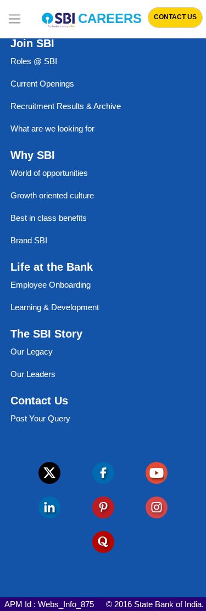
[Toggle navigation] (14, 19)
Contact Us (175, 17)
